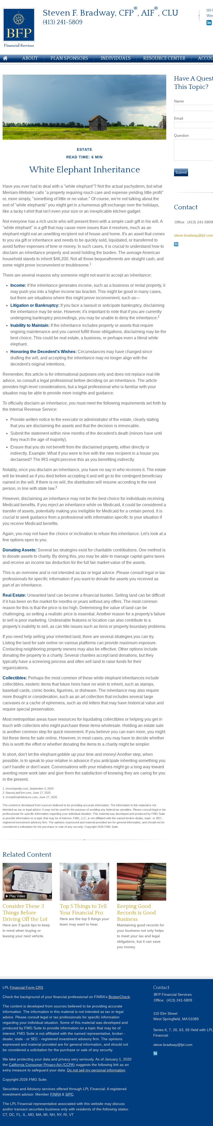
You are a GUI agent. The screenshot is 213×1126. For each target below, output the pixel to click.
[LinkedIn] (209, 24)
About (30, 58)
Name (179, 101)
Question (181, 135)
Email (178, 118)
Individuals (116, 58)
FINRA (55, 1094)
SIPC (69, 1094)
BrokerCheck (119, 997)
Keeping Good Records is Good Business (136, 912)
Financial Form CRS (26, 987)
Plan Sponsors (69, 58)
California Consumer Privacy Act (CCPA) (42, 1065)
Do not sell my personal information (96, 1070)
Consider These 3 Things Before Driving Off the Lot (25, 912)
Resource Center (164, 58)
